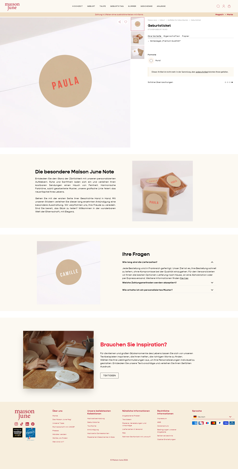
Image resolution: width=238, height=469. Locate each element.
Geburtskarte (93, 422)
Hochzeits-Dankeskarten (98, 433)
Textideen (127, 419)
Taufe (103, 6)
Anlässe (161, 6)
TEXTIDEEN (109, 375)
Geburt (91, 6)
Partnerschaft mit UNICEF (63, 427)
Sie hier (184, 278)
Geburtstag (117, 6)
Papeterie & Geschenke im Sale (101, 437)
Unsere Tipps (58, 423)
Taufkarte (91, 426)
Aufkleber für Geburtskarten (178, 20)
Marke (230, 14)
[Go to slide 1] (225, 82)
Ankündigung (93, 430)
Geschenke (146, 6)
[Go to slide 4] (232, 82)
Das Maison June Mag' (61, 419)
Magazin (219, 14)
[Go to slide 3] (229, 82)
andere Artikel (202, 72)
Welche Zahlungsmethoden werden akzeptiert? (149, 282)
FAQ (123, 433)
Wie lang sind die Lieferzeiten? (139, 262)
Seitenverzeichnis (165, 436)
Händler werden (59, 434)
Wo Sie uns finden (60, 438)
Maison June (152, 20)
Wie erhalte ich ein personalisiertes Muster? (147, 289)
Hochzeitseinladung (96, 418)
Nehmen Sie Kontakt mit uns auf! (136, 437)
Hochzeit (77, 6)
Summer (132, 6)
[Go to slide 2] (227, 82)
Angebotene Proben (131, 416)
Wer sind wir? (58, 442)
